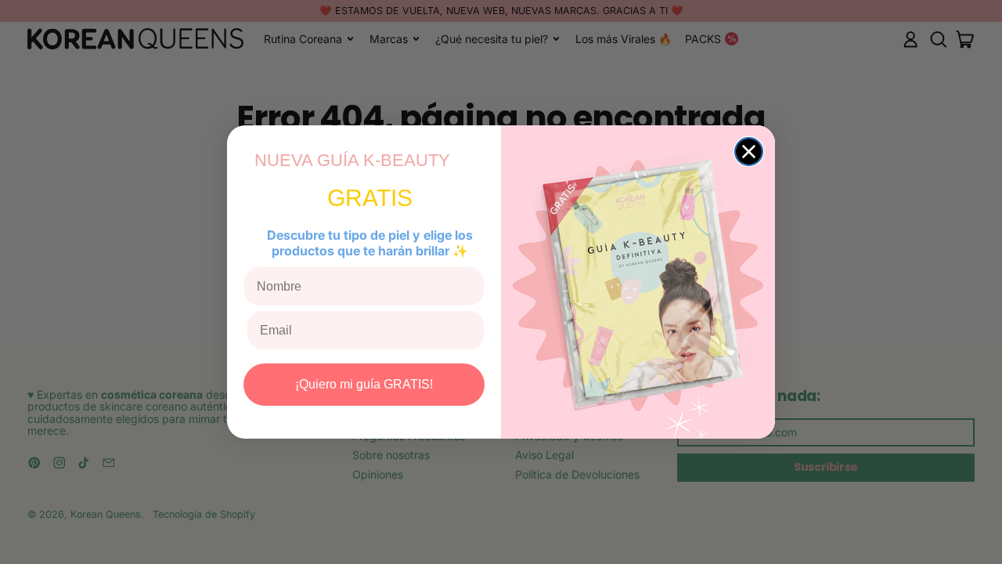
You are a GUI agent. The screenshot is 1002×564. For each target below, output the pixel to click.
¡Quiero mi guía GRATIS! (364, 384)
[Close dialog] (748, 151)
